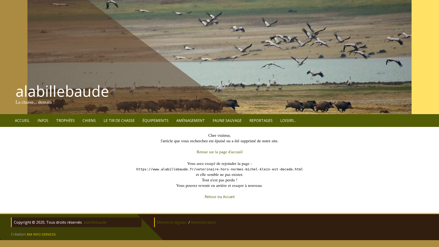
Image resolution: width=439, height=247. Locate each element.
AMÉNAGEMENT (190, 120)
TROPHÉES (65, 120)
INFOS (42, 120)
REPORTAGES (261, 120)
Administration (203, 222)
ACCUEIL (22, 120)
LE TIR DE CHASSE (119, 120)
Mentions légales (172, 222)
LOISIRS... (288, 120)
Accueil (229, 196)
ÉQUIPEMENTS (155, 120)
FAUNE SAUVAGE (227, 120)
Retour (211, 196)
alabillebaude (62, 91)
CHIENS (89, 120)
